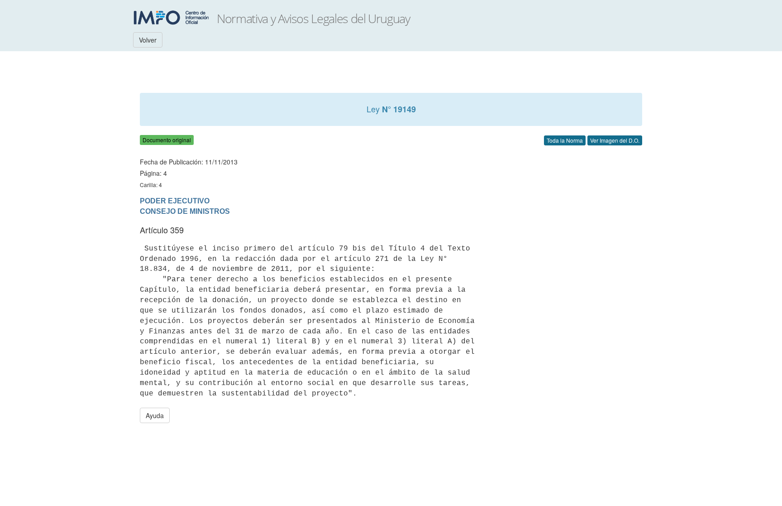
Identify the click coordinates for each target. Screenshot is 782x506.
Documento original (167, 140)
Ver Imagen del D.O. (614, 140)
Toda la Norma (565, 140)
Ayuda (155, 415)
